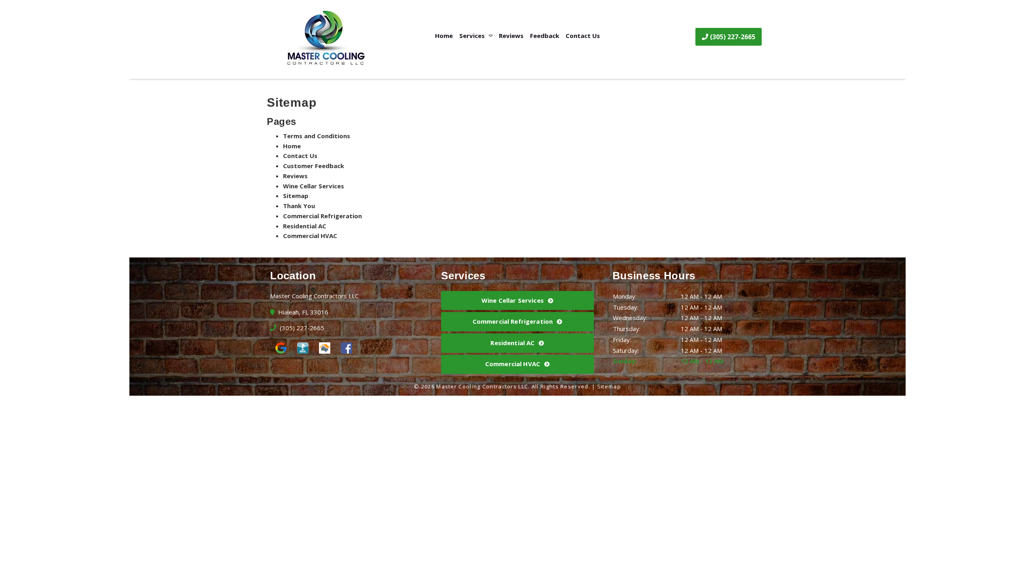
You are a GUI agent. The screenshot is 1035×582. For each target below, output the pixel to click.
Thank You (299, 206)
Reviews (511, 36)
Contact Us (583, 36)
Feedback (544, 36)
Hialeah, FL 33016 (302, 312)
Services (472, 36)
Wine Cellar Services (313, 186)
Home (444, 36)
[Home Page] (330, 38)
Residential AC (304, 226)
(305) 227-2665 (731, 36)
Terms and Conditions (316, 136)
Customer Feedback (313, 166)
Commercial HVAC (310, 236)
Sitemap (295, 196)
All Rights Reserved (560, 386)
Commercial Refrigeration (322, 216)
